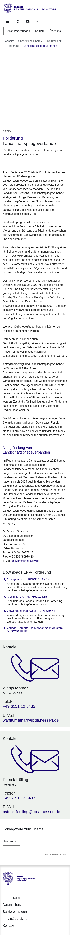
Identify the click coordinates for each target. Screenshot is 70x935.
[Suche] (18, 21)
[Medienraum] (28, 21)
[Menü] (8, 21)
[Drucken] (32, 163)
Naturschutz (11, 841)
